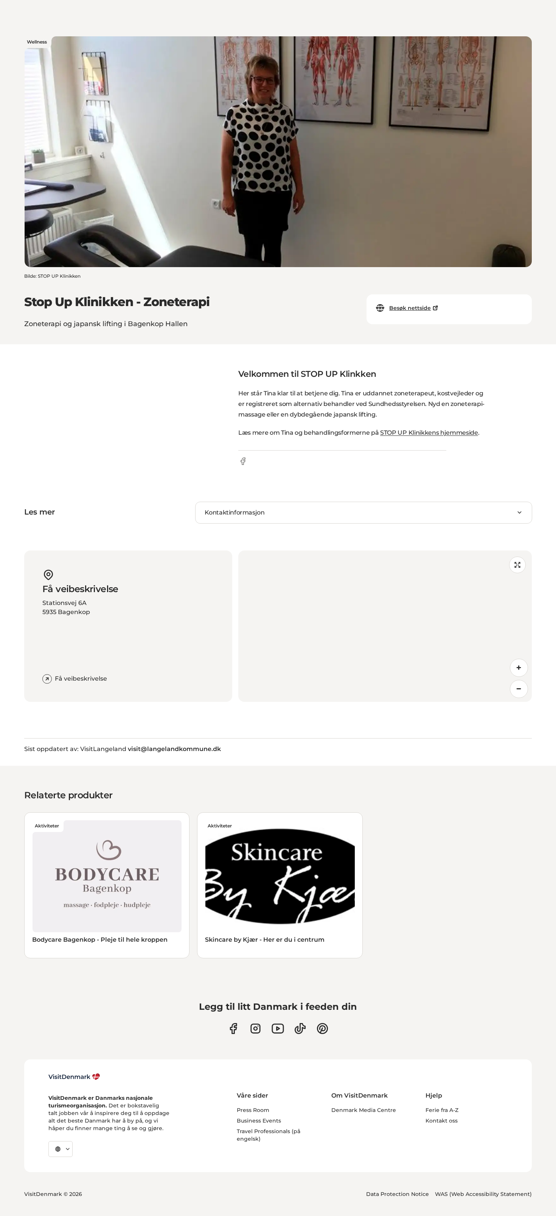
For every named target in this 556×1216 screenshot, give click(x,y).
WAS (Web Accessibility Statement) (483, 1194)
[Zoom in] (519, 668)
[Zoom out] (519, 689)
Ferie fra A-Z (442, 1110)
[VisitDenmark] (74, 1077)
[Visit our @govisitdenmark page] (300, 1028)
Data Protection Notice (397, 1194)
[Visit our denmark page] (233, 1028)
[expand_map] (517, 565)
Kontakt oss (442, 1120)
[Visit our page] (255, 1028)
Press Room (253, 1110)
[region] (385, 626)
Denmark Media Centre (363, 1110)
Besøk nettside (410, 308)
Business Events (259, 1120)
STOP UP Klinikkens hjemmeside (429, 432)
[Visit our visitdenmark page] (277, 1028)
